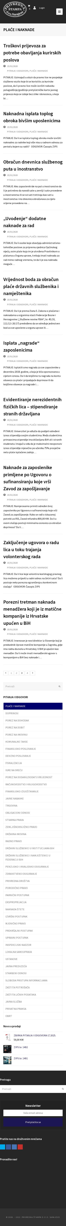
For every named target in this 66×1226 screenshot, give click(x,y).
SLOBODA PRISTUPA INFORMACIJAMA (26, 980)
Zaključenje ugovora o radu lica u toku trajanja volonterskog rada (31, 550)
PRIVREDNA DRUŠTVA (17, 881)
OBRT (8, 1016)
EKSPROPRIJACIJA (15, 902)
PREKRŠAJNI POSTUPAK (19, 930)
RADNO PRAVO (13, 841)
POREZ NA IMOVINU (16, 734)
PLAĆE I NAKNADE (38, 70)
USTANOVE (11, 959)
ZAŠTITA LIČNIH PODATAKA (20, 994)
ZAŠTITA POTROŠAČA (17, 987)
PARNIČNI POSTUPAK (17, 895)
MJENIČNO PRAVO (15, 923)
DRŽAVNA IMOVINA (15, 834)
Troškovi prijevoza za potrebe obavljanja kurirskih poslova (32, 53)
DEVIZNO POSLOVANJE (18, 755)
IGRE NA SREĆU (13, 770)
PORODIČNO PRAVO (16, 888)
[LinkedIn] (14, 1146)
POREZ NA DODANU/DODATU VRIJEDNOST (29, 777)
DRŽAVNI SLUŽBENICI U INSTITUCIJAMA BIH (29, 848)
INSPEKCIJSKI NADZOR (18, 944)
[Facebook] (8, 1146)
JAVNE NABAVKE (14, 798)
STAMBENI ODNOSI (16, 973)
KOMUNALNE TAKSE (16, 741)
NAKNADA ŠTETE (15, 909)
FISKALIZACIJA (13, 763)
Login (42, 7)
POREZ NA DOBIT (15, 727)
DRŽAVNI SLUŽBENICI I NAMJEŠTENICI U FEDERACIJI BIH (27, 857)
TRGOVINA (11, 805)
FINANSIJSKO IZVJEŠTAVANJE (22, 791)
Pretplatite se (33, 1122)
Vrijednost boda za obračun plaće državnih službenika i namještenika (31, 286)
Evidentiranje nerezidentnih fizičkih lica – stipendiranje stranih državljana (32, 407)
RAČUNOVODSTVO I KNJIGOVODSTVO (26, 784)
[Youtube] (20, 1146)
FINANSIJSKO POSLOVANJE (20, 748)
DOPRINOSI (11, 713)
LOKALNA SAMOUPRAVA (18, 951)
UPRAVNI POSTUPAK (16, 937)
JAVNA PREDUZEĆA (16, 966)
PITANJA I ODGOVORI (17, 70)
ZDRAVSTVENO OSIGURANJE (21, 873)
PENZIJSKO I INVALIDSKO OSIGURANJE (27, 866)
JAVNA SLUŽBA (13, 1001)
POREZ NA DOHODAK (17, 720)
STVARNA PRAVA (14, 819)
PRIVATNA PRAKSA (15, 1008)
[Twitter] (2, 1146)
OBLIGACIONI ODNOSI (17, 812)
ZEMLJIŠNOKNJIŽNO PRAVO (21, 826)
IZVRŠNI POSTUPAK (16, 916)
